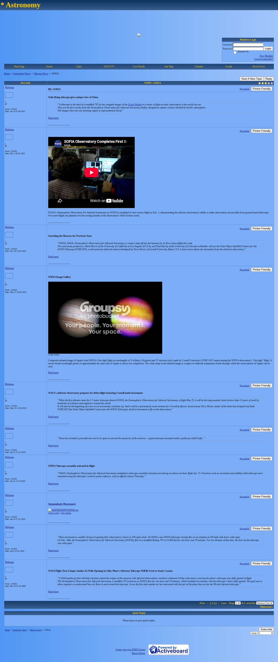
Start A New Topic (251, 78)
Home (7, 73)
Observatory (266, 606)
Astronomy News (22, 73)
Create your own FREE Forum (130, 649)
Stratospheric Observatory (62, 504)
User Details (139, 66)
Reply (269, 78)
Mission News (41, 73)
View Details (66, 513)
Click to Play (53, 513)
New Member (266, 56)
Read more (53, 118)
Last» (224, 603)
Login (268, 48)
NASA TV (109, 66)
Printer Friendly (262, 88)
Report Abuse (138, 653)
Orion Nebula (134, 104)
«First (202, 603)
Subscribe (266, 629)
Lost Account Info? (263, 59)
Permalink (244, 89)
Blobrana (9, 87)
